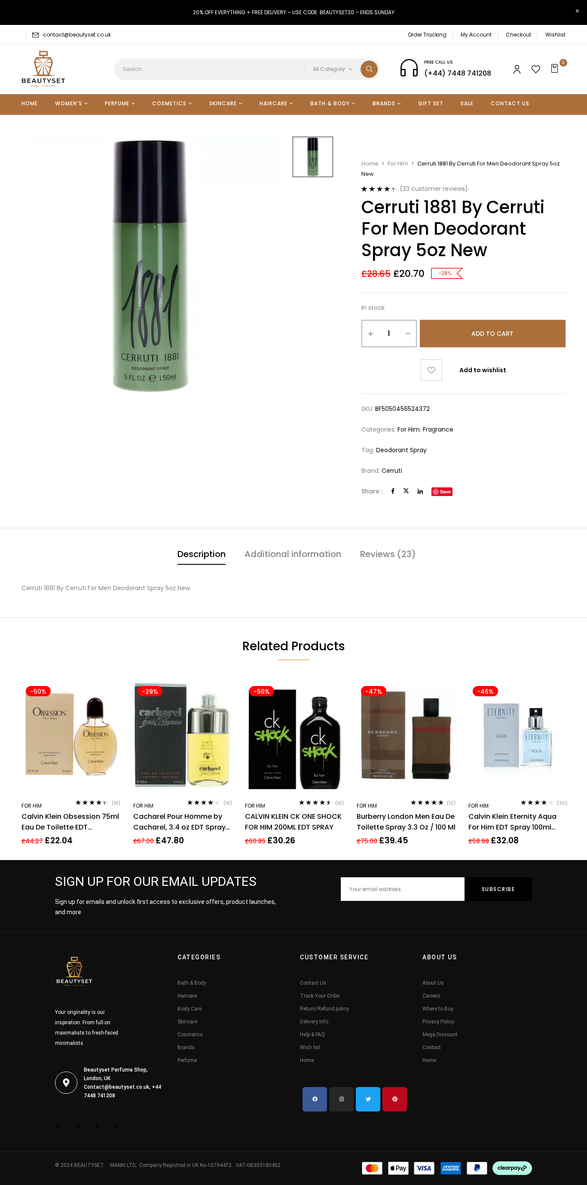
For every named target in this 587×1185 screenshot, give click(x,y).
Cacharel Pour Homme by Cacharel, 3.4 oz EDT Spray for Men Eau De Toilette (179, 822)
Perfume (187, 1060)
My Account (476, 34)
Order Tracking (427, 34)
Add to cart (492, 333)
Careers (431, 996)
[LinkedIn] (420, 491)
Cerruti (392, 470)
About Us (433, 983)
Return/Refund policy (324, 1009)
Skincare (187, 1022)
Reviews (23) (388, 554)
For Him (398, 163)
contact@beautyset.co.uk (77, 34)
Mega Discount (440, 1035)
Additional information (293, 554)
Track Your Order (320, 996)
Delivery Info (314, 1022)
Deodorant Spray (401, 450)
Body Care (189, 1009)
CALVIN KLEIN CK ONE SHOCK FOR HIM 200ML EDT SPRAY (293, 821)
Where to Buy (437, 1009)
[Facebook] (392, 491)
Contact (431, 1047)
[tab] (201, 555)
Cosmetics (190, 1035)
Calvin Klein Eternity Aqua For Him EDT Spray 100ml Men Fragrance (512, 822)
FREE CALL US (438, 62)
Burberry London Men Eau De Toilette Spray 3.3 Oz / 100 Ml (406, 821)
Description (201, 554)
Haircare (187, 996)
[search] (369, 69)
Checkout (518, 34)
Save (445, 491)
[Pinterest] (394, 1099)
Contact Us (313, 983)
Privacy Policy (438, 1022)
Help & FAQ (312, 1035)
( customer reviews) (434, 188)
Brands (186, 1047)
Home (370, 163)
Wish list (310, 1047)
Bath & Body (191, 983)
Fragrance (438, 429)
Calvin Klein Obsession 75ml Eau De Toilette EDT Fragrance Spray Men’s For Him (70, 822)
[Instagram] (341, 1099)
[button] (555, 69)
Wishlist (555, 34)
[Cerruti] (313, 157)
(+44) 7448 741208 (457, 73)
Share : (371, 491)
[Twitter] (406, 491)
